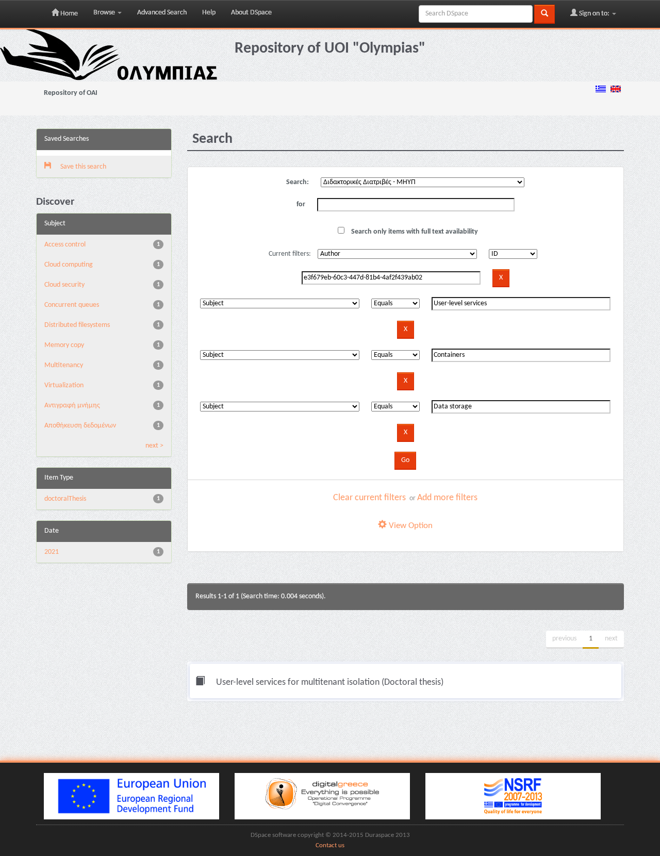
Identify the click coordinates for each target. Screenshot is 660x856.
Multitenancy (63, 365)
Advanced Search (162, 13)
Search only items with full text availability (414, 232)
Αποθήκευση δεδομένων (80, 426)
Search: (297, 182)
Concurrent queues (71, 305)
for (300, 204)
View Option (410, 525)
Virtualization (64, 385)
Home (68, 14)
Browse (105, 13)
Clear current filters (369, 498)
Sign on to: (594, 14)
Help (209, 13)
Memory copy (64, 345)
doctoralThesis (65, 499)
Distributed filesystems (77, 325)
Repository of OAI (70, 93)
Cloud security (64, 285)
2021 (51, 552)
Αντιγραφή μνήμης (72, 405)
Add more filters (447, 498)
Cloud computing (68, 265)
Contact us (330, 846)
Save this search (82, 167)
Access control (65, 245)
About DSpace (251, 13)
